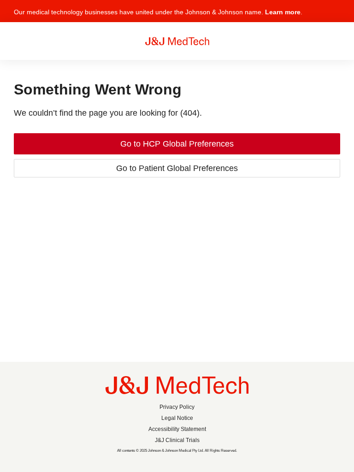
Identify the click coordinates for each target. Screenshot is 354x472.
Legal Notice (177, 418)
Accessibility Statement (177, 429)
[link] (177, 143)
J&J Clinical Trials (177, 440)
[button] (334, 15)
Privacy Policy (177, 407)
